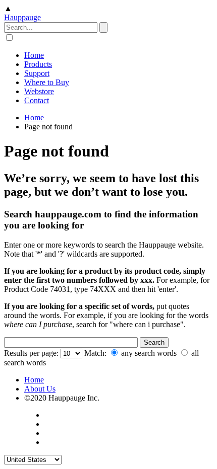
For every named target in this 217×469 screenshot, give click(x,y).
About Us (40, 388)
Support (36, 73)
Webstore (39, 91)
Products (38, 64)
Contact (36, 100)
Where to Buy (46, 82)
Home (34, 55)
